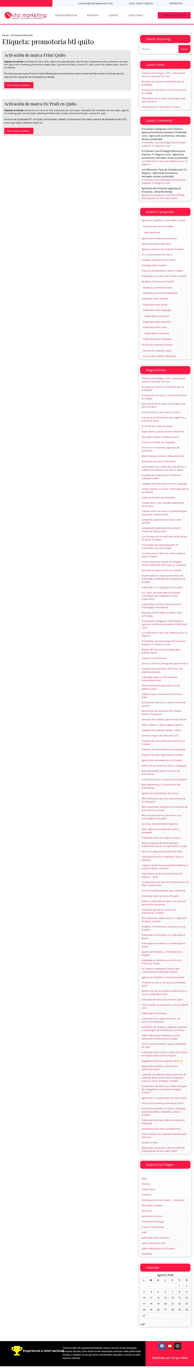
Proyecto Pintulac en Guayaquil (158, 442)
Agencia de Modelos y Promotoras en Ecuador (162, 953)
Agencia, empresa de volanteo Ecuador (163, 249)
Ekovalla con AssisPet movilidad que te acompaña (163, 83)
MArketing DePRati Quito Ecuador (52, 113)
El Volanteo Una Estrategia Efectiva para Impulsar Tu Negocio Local (164, 144)
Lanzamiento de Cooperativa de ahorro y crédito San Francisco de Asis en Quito (164, 468)
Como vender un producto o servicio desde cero (165, 1006)
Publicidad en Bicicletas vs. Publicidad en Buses (163, 936)
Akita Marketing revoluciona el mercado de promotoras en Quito (165, 808)
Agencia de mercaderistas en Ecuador (162, 760)
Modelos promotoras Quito (158, 287)
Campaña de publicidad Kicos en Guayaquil (164, 483)
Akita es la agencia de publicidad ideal (162, 851)
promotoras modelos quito (43, 64)
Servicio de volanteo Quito (157, 350)
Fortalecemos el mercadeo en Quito (161, 106)
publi (144, 1232)
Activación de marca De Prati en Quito (40, 104)
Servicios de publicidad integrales (160, 823)
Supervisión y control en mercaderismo (163, 431)
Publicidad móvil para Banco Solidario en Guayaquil (163, 1122)
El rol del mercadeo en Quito (157, 426)
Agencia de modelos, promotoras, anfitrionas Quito (160, 1068)
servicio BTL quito (85, 64)
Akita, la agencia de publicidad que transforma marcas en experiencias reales (164, 844)
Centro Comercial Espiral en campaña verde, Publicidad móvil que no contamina (164, 563)
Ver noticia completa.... (19, 85)
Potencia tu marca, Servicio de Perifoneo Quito (164, 984)
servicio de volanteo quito (106, 64)
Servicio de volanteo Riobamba (159, 356)
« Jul (142, 1323)
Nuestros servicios (66, 15)
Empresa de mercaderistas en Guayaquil (163, 749)
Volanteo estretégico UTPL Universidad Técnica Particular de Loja (163, 75)
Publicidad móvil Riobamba (157, 339)
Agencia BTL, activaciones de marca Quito (164, 1097)
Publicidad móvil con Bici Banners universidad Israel (159, 679)
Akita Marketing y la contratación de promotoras (161, 786)
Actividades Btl (88, 110)
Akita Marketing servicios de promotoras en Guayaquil (164, 800)
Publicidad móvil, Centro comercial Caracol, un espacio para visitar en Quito (165, 1054)
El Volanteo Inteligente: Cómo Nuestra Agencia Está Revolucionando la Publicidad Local (164, 624)
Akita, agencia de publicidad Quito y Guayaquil (161, 831)
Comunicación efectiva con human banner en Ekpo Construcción (165, 884)
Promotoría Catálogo (153, 1221)
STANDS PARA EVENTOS (174, 15)
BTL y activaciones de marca (157, 254)
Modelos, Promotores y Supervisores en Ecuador (164, 928)
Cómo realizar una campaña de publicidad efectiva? (164, 1136)
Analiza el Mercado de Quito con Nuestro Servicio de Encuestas (164, 903)
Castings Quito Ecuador (154, 265)
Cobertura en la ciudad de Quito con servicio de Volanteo (161, 1020)
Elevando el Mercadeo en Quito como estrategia (162, 614)
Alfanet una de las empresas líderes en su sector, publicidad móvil (164, 992)
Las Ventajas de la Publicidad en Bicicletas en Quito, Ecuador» (164, 538)
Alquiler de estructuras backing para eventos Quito (161, 651)
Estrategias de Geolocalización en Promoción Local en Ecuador (160, 546)
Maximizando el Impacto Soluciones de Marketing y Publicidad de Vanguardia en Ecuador (163, 578)
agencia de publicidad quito (62, 61)
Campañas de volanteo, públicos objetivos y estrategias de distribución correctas (164, 1029)
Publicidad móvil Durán (155, 304)
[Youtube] (169, 1346)
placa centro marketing (19, 64)
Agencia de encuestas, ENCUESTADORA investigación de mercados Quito (163, 197)
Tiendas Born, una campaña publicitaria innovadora (163, 504)
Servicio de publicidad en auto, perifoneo (164, 890)
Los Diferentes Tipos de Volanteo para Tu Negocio (164, 163)
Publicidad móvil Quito (155, 327)
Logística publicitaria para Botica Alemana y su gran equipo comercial (165, 867)
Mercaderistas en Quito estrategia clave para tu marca (163, 100)
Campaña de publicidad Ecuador (159, 259)
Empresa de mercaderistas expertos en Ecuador (163, 742)
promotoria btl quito (66, 64)
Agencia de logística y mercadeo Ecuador (164, 220)
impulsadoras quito (99, 61)
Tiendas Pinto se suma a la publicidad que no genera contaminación (164, 513)
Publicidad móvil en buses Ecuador (160, 895)
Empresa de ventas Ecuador (158, 226)
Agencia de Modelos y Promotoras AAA (163, 977)
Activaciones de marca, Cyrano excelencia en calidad (164, 91)
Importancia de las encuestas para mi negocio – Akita (162, 875)
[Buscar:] (159, 49)
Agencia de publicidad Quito (157, 243)
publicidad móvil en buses (155, 1237)
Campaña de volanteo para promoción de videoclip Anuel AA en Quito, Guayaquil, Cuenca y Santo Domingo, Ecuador (164, 1077)
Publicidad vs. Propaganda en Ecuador (162, 587)
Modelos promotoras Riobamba (160, 292)
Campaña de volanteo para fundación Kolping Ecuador (161, 477)
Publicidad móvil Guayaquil (157, 310)
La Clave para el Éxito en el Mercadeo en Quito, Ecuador (164, 555)
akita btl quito (82, 61)
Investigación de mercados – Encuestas (163, 1200)
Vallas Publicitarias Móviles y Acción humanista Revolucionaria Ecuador (161, 1037)
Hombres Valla (149, 1142)
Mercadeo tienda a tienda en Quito (160, 436)
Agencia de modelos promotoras (159, 238)
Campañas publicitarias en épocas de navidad (162, 521)
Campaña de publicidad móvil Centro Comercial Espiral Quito (161, 530)
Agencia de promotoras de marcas (160, 793)
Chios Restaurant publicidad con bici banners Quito (161, 687)
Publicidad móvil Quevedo (157, 321)
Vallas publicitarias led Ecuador (158, 1248)
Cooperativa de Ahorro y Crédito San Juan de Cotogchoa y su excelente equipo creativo (164, 1089)
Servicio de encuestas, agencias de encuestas (161, 449)
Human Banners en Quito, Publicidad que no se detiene (165, 490)
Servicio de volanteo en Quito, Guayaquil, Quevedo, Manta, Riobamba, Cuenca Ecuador (164, 1111)
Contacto (146, 1194)
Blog (144, 1178)
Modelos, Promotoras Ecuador (158, 281)
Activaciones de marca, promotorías (161, 1128)
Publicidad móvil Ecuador (155, 298)
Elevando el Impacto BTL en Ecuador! (162, 570)
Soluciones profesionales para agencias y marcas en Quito (164, 419)
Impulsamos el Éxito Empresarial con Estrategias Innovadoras (162, 606)
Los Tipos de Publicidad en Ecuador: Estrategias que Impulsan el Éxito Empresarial (161, 595)
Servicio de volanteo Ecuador (157, 344)
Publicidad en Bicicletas (154, 1013)
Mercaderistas (152, 232)
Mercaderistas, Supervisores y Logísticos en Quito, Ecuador (164, 920)
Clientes (113, 15)
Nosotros (92, 15)
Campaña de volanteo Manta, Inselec (161, 730)
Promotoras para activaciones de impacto (164, 779)
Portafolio (147, 1253)
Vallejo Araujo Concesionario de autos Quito (162, 696)
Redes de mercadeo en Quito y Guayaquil (164, 765)
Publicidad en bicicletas (156, 316)
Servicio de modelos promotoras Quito (163, 1103)
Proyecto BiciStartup (153, 1226)
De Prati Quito (29, 113)
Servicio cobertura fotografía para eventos (165, 663)
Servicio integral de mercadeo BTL (160, 735)
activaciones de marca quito (67, 110)
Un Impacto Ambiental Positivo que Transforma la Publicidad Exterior (161, 970)
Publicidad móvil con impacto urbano (161, 837)
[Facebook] (161, 1346)
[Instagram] (177, 1346)
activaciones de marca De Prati (38, 110)
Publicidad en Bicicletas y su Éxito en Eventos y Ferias (161, 962)
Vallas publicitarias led (153, 1243)
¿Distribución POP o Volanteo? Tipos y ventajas (162, 858)
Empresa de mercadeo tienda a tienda (162, 754)
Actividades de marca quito (36, 61)
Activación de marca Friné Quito (35, 55)
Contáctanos (135, 15)
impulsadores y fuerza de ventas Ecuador (164, 276)
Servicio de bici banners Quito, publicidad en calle (164, 1045)
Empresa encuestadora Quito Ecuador (162, 270)
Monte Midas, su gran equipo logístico (162, 724)
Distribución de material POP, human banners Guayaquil (161, 712)
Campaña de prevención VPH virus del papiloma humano (162, 670)
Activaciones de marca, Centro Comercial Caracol (164, 704)
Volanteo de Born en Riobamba (158, 497)
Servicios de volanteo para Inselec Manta (164, 719)
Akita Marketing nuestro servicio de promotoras (161, 772)
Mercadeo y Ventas (152, 1205)
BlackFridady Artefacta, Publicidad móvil (163, 456)
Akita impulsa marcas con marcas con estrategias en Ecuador (162, 817)
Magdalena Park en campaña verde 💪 (162, 1060)
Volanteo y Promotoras (154, 658)
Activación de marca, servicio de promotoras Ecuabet (159, 911)
